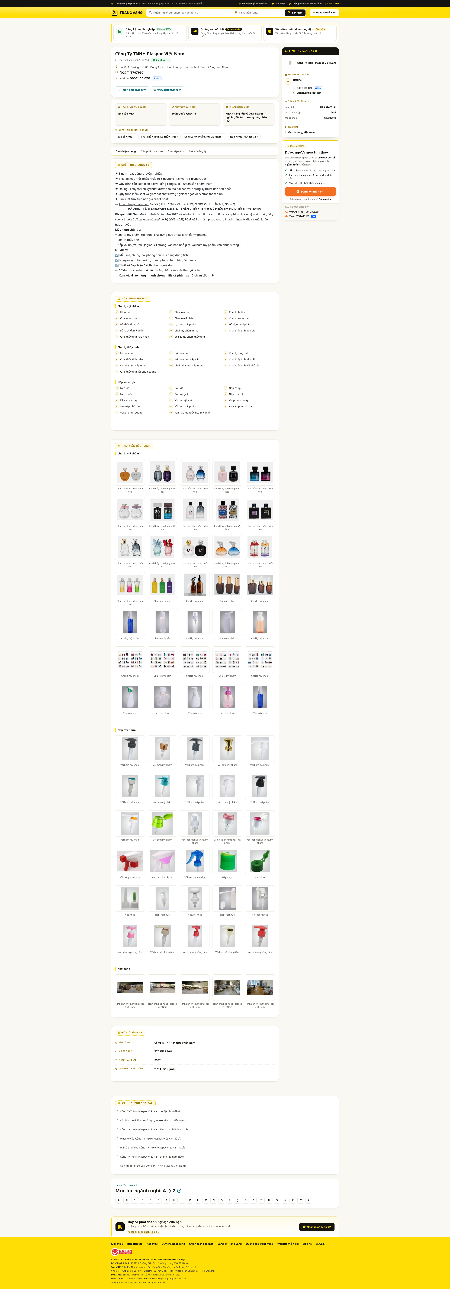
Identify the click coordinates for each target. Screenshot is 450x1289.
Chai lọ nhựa (182, 312)
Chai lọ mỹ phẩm (128, 306)
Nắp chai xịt (236, 394)
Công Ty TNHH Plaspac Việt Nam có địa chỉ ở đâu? (150, 1111)
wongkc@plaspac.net (309, 92)
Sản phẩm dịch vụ (152, 151)
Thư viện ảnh (176, 151)
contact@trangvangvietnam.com (169, 1278)
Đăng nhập (325, 199)
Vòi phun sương (238, 400)
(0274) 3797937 (132, 72)
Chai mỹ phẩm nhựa (186, 330)
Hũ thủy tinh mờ (130, 324)
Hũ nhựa (125, 312)
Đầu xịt (179, 388)
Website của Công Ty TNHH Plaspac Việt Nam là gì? (150, 1138)
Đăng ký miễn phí (326, 12)
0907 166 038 (140, 78)
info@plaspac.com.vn (134, 89)
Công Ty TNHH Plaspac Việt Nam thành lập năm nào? (152, 1156)
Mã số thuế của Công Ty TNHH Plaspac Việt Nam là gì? (152, 1147)
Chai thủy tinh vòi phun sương (138, 371)
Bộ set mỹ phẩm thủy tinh (190, 336)
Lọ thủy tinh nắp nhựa (133, 365)
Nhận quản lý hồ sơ (319, 1227)
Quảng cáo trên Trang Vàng (307, 3)
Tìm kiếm (297, 12)
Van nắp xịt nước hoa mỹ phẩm (193, 412)
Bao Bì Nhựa (125, 136)
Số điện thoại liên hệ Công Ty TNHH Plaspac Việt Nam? (153, 1120)
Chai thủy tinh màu (131, 359)
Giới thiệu (280, 3)
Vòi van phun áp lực (240, 406)
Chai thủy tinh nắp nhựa (189, 365)
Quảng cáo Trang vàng (259, 1243)
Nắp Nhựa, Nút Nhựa (243, 136)
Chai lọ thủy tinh (128, 347)
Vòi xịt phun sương (131, 412)
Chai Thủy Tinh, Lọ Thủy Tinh (158, 136)
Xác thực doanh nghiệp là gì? (143, 1231)
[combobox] (192, 13)
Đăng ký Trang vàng (229, 1243)
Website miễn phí (288, 1243)
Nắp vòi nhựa (126, 382)
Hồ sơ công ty (197, 151)
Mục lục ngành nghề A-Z (255, 3)
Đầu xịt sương (128, 400)
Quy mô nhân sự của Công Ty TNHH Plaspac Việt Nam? (153, 1165)
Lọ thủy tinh (127, 353)
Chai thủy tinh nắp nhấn (134, 336)
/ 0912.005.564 (304, 211)
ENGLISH (334, 3)
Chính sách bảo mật (201, 1243)
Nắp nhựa (126, 394)
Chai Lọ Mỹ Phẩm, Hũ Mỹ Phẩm (202, 136)
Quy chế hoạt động (173, 1243)
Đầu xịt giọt (181, 394)
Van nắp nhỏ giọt (130, 406)
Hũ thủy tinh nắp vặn (187, 359)
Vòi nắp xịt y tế (183, 400)
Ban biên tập (135, 1243)
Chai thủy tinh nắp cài (242, 359)
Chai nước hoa (128, 318)
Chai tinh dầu (237, 312)
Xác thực (152, 1243)
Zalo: (302, 216)
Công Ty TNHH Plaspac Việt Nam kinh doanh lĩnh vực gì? (154, 1129)
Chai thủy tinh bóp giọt (242, 330)
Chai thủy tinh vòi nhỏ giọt (244, 365)
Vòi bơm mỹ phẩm (185, 406)
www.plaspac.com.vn (169, 89)
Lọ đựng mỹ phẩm (185, 324)
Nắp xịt (124, 388)
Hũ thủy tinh (182, 353)
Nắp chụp (235, 388)
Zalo (158, 78)
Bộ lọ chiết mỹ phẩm (132, 330)
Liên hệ (307, 1243)
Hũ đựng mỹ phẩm (240, 324)
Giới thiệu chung (126, 151)
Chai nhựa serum (239, 318)
